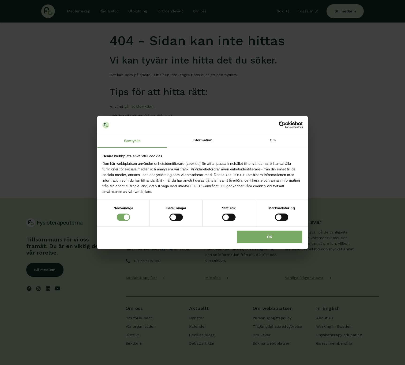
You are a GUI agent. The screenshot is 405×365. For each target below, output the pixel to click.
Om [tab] (273, 140)
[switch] (176, 217)
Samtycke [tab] (132, 141)
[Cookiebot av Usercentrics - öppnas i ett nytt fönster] (282, 124)
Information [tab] (202, 140)
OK (269, 237)
